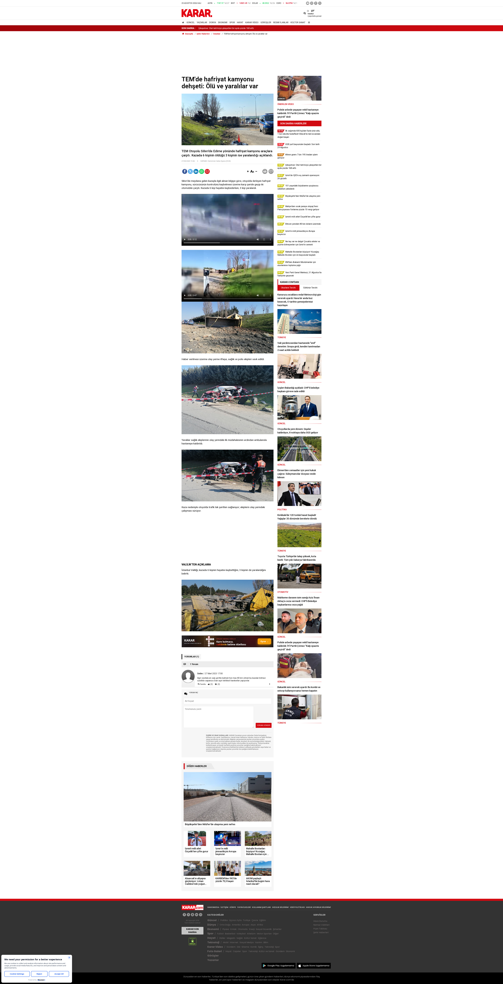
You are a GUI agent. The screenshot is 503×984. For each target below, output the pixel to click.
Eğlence (262, 938)
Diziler (222, 938)
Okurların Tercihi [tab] (288, 287)
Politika (224, 920)
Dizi (238, 946)
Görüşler (266, 22)
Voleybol (241, 933)
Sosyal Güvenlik (264, 929)
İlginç (260, 946)
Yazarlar (202, 22)
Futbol (220, 933)
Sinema (245, 946)
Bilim (265, 942)
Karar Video (251, 22)
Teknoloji (213, 942)
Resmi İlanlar (280, 22)
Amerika (236, 924)
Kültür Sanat (298, 22)
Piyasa (225, 929)
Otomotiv (243, 929)
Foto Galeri (214, 951)
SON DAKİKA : (188, 28)
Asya (253, 924)
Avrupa (245, 924)
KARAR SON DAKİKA (192, 931)
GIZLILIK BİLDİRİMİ (280, 907)
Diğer (276, 933)
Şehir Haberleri (321, 932)
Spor (232, 22)
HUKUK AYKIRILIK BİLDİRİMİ (318, 907)
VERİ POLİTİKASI (297, 907)
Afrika (260, 924)
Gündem (231, 946)
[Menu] (308, 22)
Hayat (240, 22)
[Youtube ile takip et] (307, 3)
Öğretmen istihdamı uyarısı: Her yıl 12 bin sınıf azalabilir (223, 28)
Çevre (255, 920)
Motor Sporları (264, 933)
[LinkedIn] (195, 171)
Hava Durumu (320, 921)
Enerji (252, 929)
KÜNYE (233, 907)
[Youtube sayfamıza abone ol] (192, 914)
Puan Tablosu (320, 928)
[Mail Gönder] (207, 171)
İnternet (234, 942)
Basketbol (230, 933)
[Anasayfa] (183, 22)
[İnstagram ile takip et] (311, 3)
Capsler (237, 951)
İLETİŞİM (224, 907)
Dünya (212, 22)
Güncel (191, 22)
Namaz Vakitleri (321, 924)
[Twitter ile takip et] (319, 3)
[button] (247, 171)
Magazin (231, 938)
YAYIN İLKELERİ (244, 907)
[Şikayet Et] (269, 684)
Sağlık (240, 938)
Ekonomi (222, 22)
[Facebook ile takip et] (315, 3)
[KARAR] (197, 13)
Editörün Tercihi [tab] (310, 287)
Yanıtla (203, 684)
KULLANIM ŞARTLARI (261, 907)
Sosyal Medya (247, 942)
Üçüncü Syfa (235, 920)
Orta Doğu (225, 924)
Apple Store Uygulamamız (316, 965)
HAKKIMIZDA (213, 907)
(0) (211, 684)
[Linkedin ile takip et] (196, 914)
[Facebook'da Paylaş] (184, 171)
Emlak (233, 929)
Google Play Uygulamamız (280, 965)
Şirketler (277, 929)
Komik (253, 946)
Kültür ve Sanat (266, 951)
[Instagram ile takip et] (200, 914)
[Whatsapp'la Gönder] (201, 171)
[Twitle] (190, 171)
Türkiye (246, 920)
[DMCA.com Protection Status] (192, 941)
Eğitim (262, 920)
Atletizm (251, 933)
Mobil (225, 942)
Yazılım (258, 942)
